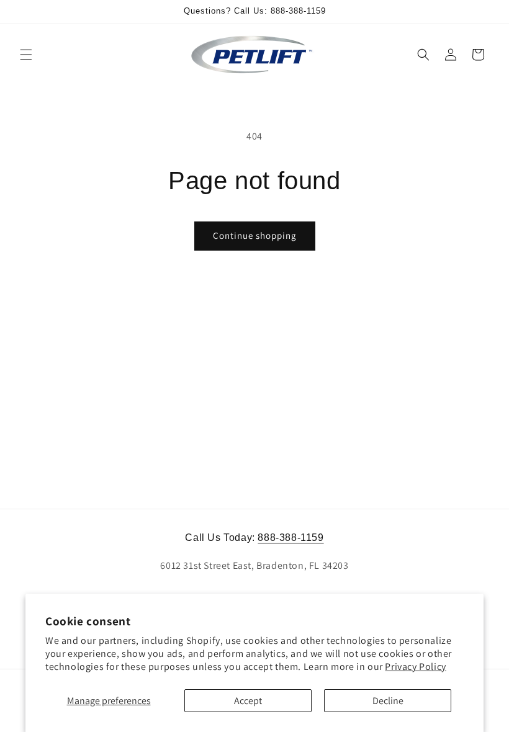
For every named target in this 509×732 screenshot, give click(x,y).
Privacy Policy (415, 666)
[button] (26, 54)
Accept (248, 700)
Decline (387, 700)
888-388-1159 (290, 537)
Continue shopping (255, 235)
